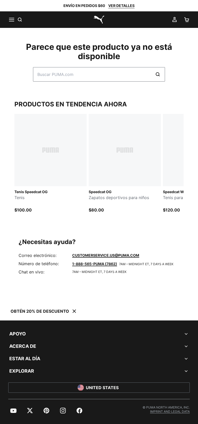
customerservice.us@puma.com (105, 255)
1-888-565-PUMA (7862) (94, 264)
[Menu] (11, 19)
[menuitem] (13, 410)
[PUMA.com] (99, 19)
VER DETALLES (121, 5)
